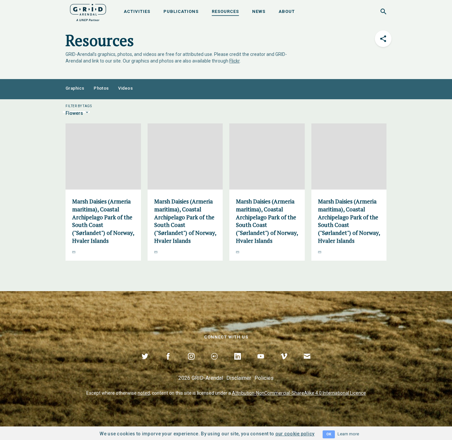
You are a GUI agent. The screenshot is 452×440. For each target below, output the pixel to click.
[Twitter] (145, 364)
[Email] (307, 364)
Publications (181, 11)
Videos (125, 88)
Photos (101, 88)
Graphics (75, 88)
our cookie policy (295, 433)
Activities (137, 11)
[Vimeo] (283, 364)
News (258, 11)
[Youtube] (260, 364)
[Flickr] (214, 364)
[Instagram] (191, 364)
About (287, 11)
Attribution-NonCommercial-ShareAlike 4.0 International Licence (299, 393)
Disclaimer (238, 378)
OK (328, 434)
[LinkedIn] (237, 364)
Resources (225, 11)
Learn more (348, 433)
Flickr (234, 61)
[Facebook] (168, 364)
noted (144, 393)
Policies (264, 378)
